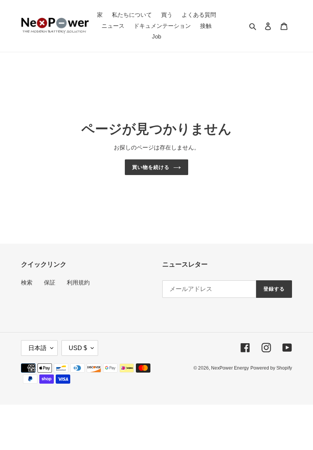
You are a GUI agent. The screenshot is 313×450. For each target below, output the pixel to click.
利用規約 (78, 282)
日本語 (37, 348)
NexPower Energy (230, 368)
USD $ (78, 348)
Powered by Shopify (271, 368)
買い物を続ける (150, 167)
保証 (49, 282)
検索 (26, 282)
